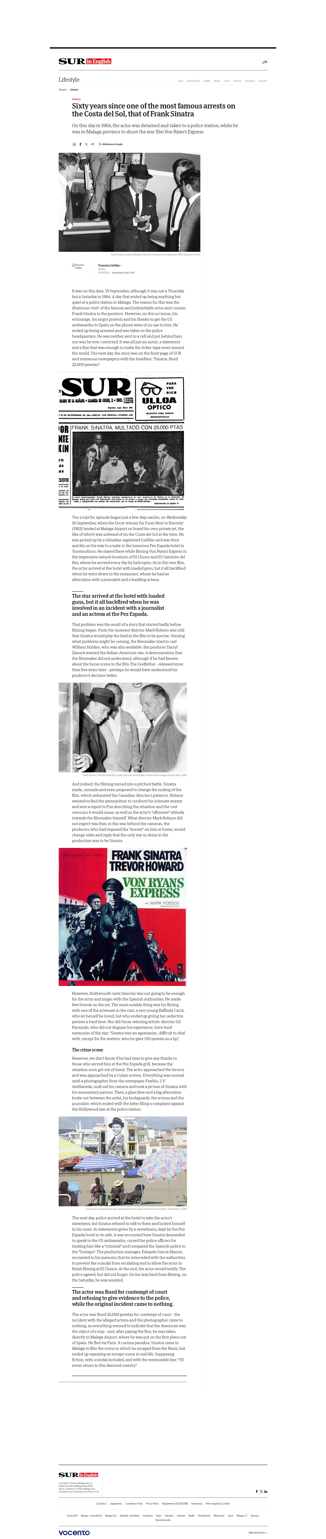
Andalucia (148, 1515)
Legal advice (116, 1503)
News (181, 80)
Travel (227, 80)
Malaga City (111, 1515)
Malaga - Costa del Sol (91, 1515)
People (217, 80)
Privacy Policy (152, 1503)
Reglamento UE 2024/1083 (175, 1503)
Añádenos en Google (112, 144)
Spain (158, 1515)
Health (207, 80)
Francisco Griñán (109, 265)
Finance (237, 80)
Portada (62, 89)
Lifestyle (69, 79)
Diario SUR (72, 1515)
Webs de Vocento (257, 1532)
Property (263, 80)
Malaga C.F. (242, 1515)
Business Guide (163, 1520)
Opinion (255, 1515)
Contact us (101, 1503)
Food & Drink (193, 80)
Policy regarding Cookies (218, 1503)
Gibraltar (169, 1515)
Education (250, 80)
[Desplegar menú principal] (264, 62)
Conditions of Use (133, 1503)
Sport (230, 1515)
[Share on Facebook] (80, 144)
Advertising (196, 1503)
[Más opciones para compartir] (92, 144)
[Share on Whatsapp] (74, 144)
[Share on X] (86, 144)
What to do (219, 1515)
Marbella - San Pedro (130, 1515)
